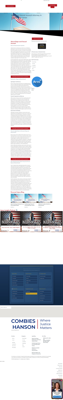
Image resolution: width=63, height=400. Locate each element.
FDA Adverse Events (59, 371)
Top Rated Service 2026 (41, 45)
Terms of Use (14, 345)
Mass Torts (41, 293)
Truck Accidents (14, 278)
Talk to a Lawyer (57, 396)
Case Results (34, 65)
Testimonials (24, 343)
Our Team (33, 63)
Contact (33, 70)
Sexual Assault (28, 293)
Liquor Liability (41, 300)
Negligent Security (28, 280)
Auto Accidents (14, 276)
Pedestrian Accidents (59, 383)
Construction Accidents (42, 276)
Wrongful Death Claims (59, 395)
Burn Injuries (13, 295)
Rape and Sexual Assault (59, 388)
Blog (32, 68)
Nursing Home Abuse (14, 291)
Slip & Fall (27, 278)
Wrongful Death (28, 291)
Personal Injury (24, 338)
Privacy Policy (14, 347)
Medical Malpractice (14, 293)
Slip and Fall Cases (59, 390)
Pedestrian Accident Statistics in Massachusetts (35, 349)
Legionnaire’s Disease (59, 373)
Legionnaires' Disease (42, 295)
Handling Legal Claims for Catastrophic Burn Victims (36, 344)
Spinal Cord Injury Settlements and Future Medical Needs (36, 339)
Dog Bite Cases (60, 370)
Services (13, 338)
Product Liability (42, 291)
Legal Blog (34, 336)
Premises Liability (28, 276)
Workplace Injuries (42, 278)
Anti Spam (13, 342)
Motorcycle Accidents (14, 280)
